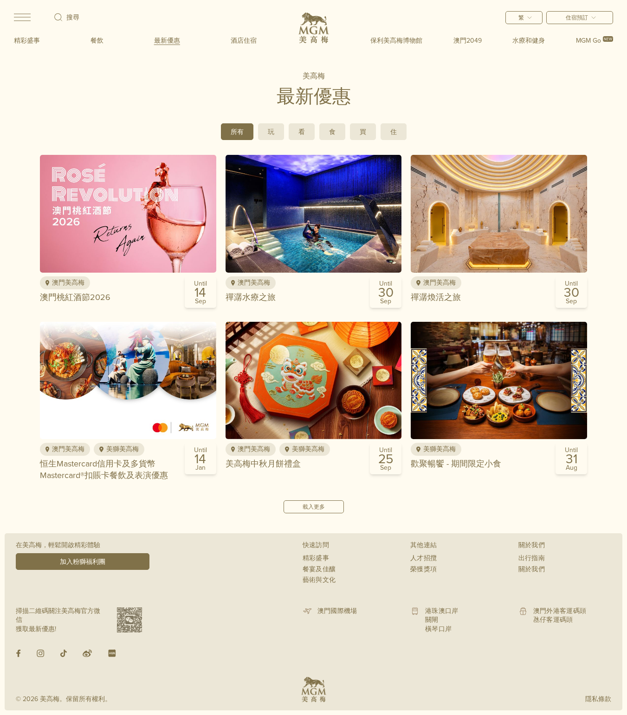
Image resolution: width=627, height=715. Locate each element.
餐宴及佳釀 (319, 569)
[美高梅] (314, 28)
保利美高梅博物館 (396, 40)
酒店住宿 (244, 40)
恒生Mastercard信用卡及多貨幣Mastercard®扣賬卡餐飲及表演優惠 (104, 469)
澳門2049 (467, 40)
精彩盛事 (27, 40)
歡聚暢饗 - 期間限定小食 (456, 463)
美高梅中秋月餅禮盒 (263, 463)
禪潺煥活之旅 (436, 297)
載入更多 (314, 507)
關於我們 (531, 569)
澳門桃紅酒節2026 (75, 297)
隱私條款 (598, 698)
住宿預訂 (577, 17)
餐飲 (96, 40)
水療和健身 (528, 40)
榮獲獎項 (423, 569)
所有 (237, 131)
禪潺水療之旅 (251, 297)
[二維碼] (129, 619)
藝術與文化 (319, 579)
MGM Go (594, 40)
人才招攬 (423, 557)
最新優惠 (167, 40)
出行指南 (531, 557)
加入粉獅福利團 (82, 561)
